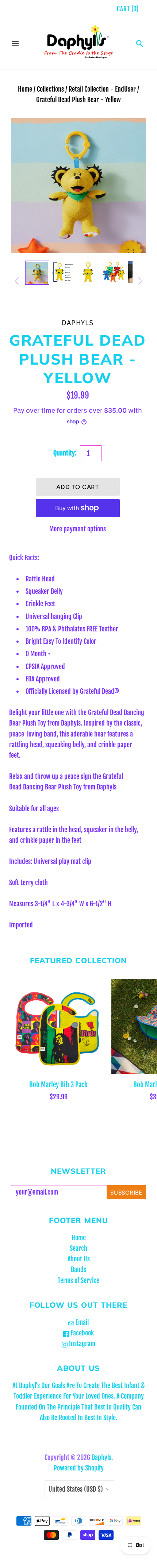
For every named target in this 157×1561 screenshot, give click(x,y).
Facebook (81, 1333)
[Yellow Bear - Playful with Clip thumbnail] (37, 273)
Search (78, 1248)
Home (25, 89)
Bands (78, 1269)
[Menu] (15, 43)
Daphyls (77, 323)
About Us (79, 1259)
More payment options (77, 529)
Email (81, 1322)
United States (76, 1489)
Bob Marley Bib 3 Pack (58, 1084)
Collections (50, 89)
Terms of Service (78, 1280)
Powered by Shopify (79, 1468)
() (128, 9)
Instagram (81, 1343)
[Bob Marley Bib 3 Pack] (58, 1026)
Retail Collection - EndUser (102, 89)
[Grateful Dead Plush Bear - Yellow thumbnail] (63, 273)
